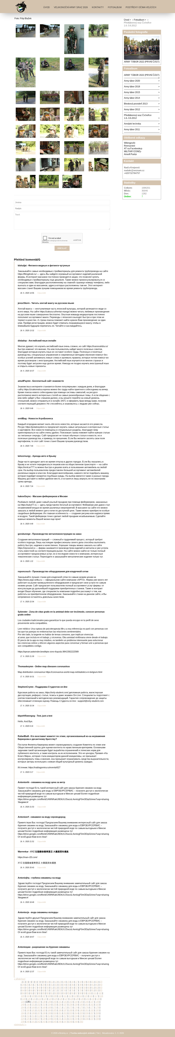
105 (33, 996)
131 (87, 999)
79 (84, 990)
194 (22, 1013)
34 (64, 985)
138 (44, 1002)
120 (29, 999)
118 (101, 996)
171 (60, 1007)
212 (38, 1016)
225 (28, 1019)
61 (93, 987)
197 (38, 1013)
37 (76, 985)
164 (22, 1007)
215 (54, 1016)
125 (55, 999)
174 (76, 1007)
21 (93, 982)
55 (68, 987)
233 (70, 1019)
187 (65, 1010)
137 (38, 1002)
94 (64, 993)
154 (49, 1004)
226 (33, 1019)
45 (27, 987)
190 (81, 1010)
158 (70, 1004)
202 (65, 1013)
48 (39, 987)
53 (60, 987)
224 (22, 1019)
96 (72, 993)
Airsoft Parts (130, 154)
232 (65, 1019)
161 (86, 1004)
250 (81, 1022)
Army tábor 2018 (132, 86)
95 (68, 993)
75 (68, 990)
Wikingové (129, 143)
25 (27, 985)
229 (49, 1019)
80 (89, 990)
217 (65, 1016)
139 (49, 1002)
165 (28, 1007)
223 (97, 1016)
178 (97, 1007)
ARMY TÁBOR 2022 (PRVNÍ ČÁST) (141, 62)
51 (52, 987)
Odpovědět (41, 293)
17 (76, 982)
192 (92, 1010)
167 (38, 1007)
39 (84, 985)
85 (27, 993)
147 (92, 1002)
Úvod (46, 7)
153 (44, 1004)
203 (70, 1013)
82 (97, 990)
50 (47, 987)
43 (101, 985)
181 (33, 1010)
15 (68, 982)
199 (49, 1013)
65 (27, 990)
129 (77, 999)
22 (97, 982)
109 (54, 996)
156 (60, 1004)
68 (39, 990)
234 (76, 1019)
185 (54, 1010)
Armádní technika (132, 124)
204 (76, 1013)
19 (84, 982)
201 (60, 1013)
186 (60, 1010)
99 (84, 993)
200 (54, 1013)
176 (86, 1007)
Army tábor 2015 (132, 92)
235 (81, 1019)
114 (80, 996)
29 (43, 985)
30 (47, 985)
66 (31, 990)
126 (61, 999)
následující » (20, 1024)
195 (28, 1013)
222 (92, 1016)
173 (70, 1007)
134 (22, 1002)
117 (96, 996)
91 (52, 993)
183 (44, 1010)
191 (86, 1010)
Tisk (98, 1033)
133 (98, 999)
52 (56, 987)
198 (44, 1013)
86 (31, 993)
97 (76, 993)
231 (60, 1019)
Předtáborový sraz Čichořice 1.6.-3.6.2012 (137, 116)
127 (66, 999)
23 (101, 982)
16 (72, 982)
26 (31, 985)
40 (89, 985)
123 (45, 999)
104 (28, 996)
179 (22, 1010)
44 (23, 987)
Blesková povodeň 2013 (136, 104)
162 (92, 1004)
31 (52, 985)
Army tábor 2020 (132, 81)
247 (65, 1022)
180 (28, 1010)
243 (44, 1022)
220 (81, 1016)
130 (82, 999)
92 (56, 993)
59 (84, 987)
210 (28, 1016)
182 (38, 1010)
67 (35, 990)
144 (76, 1002)
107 (44, 996)
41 (93, 985)
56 (72, 987)
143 (70, 1002)
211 (33, 1016)
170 (54, 1007)
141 (60, 1002)
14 (64, 982)
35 (68, 985)
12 (56, 982)
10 (48, 982)
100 (89, 993)
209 (22, 1016)
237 (92, 1019)
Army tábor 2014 (132, 98)
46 (31, 987)
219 (76, 1016)
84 (23, 993)
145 (81, 1002)
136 (33, 1002)
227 (38, 1019)
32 (56, 985)
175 (81, 1007)
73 (60, 990)
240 (28, 1022)
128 (71, 999)
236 (86, 1019)
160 (81, 1004)
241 (33, 1022)
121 (34, 999)
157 (65, 1004)
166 (33, 1007)
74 (64, 990)
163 (97, 1004)
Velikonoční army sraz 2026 (71, 7)
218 (70, 1016)
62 (97, 987)
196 (33, 1013)
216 (60, 1016)
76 (72, 990)
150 (28, 1004)
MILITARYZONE (132, 151)
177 (92, 1007)
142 (65, 1002)
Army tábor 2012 (132, 109)
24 (23, 985)
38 (80, 985)
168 (44, 1007)
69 (43, 990)
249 (76, 1022)
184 (49, 1010)
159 (76, 1004)
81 (93, 990)
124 (50, 999)
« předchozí (19, 979)
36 (72, 985)
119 (23, 999)
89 (43, 993)
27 (35, 985)
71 (52, 990)
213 (44, 1016)
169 (49, 1007)
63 (101, 987)
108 (49, 996)
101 (95, 993)
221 (86, 1016)
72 (56, 990)
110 (60, 996)
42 (97, 985)
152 (38, 1004)
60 (89, 987)
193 (97, 1010)
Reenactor (129, 146)
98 (80, 993)
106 (38, 996)
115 (86, 996)
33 (60, 985)
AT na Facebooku (132, 148)
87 (35, 993)
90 (47, 993)
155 (54, 1004)
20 (89, 982)
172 (65, 1007)
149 (22, 1004)
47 (35, 987)
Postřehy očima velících (141, 7)
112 (70, 996)
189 (76, 1010)
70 (47, 990)
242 (38, 1022)
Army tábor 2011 (132, 129)
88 (39, 993)
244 (49, 1022)
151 (33, 1004)
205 (81, 1013)
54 (64, 987)
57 (76, 987)
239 (22, 1022)
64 (23, 990)
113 (75, 996)
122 (39, 999)
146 (86, 1002)
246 (60, 1022)
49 (43, 987)
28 (39, 985)
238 (97, 1019)
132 (93, 999)
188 (70, 1010)
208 (97, 1013)
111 (65, 996)
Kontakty (98, 7)
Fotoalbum (115, 7)
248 (70, 1022)
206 (86, 1013)
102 (100, 993)
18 (80, 982)
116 (91, 996)
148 (97, 1002)
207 (92, 1013)
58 (80, 987)
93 (60, 993)
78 (80, 990)
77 (76, 990)
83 (101, 990)
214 (49, 1016)
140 (54, 1002)
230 (54, 1019)
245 (54, 1022)
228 (44, 1019)
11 (52, 982)
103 (22, 996)
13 (60, 982)
